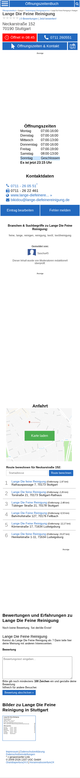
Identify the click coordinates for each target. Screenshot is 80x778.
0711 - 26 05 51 (23, 186)
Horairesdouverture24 (42, 762)
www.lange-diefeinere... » (31, 195)
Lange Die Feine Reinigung (29, 502)
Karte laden (39, 435)
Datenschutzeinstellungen (20, 754)
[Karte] (73, 46)
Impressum (12, 751)
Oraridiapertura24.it (17, 762)
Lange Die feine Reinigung (28, 481)
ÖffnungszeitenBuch (41, 4)
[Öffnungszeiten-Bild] (19, 739)
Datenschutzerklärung (32, 751)
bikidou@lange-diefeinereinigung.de (40, 200)
